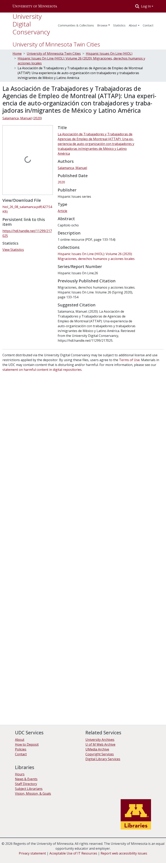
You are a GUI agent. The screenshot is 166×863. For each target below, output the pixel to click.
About (133, 25)
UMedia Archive (97, 749)
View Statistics (13, 249)
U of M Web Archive (100, 744)
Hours (19, 774)
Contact (21, 754)
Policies (20, 749)
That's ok (10, 857)
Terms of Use (129, 360)
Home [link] (17, 53)
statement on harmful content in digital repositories (42, 369)
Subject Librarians (29, 788)
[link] (27, 209)
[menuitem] (103, 24)
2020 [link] (37, 118)
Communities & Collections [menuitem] (76, 25)
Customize (42, 857)
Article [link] (62, 211)
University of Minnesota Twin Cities (56, 44)
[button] (35, 6)
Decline (26, 857)
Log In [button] (146, 6)
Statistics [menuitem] (119, 25)
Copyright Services (99, 754)
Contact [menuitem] (148, 25)
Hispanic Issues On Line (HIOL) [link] (109, 53)
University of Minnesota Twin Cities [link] (54, 53)
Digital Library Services (102, 759)
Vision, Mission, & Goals (33, 793)
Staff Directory (26, 784)
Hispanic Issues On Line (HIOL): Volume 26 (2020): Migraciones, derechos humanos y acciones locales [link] (81, 60)
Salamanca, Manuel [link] (17, 118)
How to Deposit (27, 744)
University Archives (99, 739)
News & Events (26, 779)
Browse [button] (102, 25)
